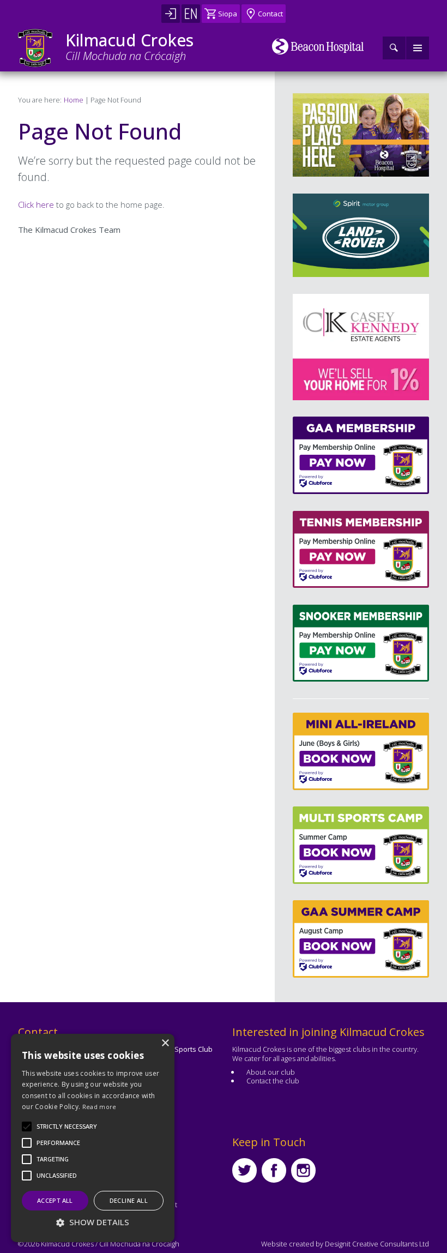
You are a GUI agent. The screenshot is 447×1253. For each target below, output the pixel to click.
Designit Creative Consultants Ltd (377, 1244)
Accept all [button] (55, 1200)
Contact (270, 14)
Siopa (227, 14)
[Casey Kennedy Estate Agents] (344, 347)
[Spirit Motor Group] (361, 235)
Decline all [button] (129, 1200)
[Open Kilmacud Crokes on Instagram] (303, 1170)
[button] (67, 1126)
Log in (170, 13)
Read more (99, 1107)
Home (73, 100)
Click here (36, 204)
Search (394, 48)
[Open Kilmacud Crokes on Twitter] (244, 1170)
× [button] (165, 1043)
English (191, 13)
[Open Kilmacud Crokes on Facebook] (274, 1170)
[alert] (92, 1138)
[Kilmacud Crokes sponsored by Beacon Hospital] (318, 46)
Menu (417, 48)
